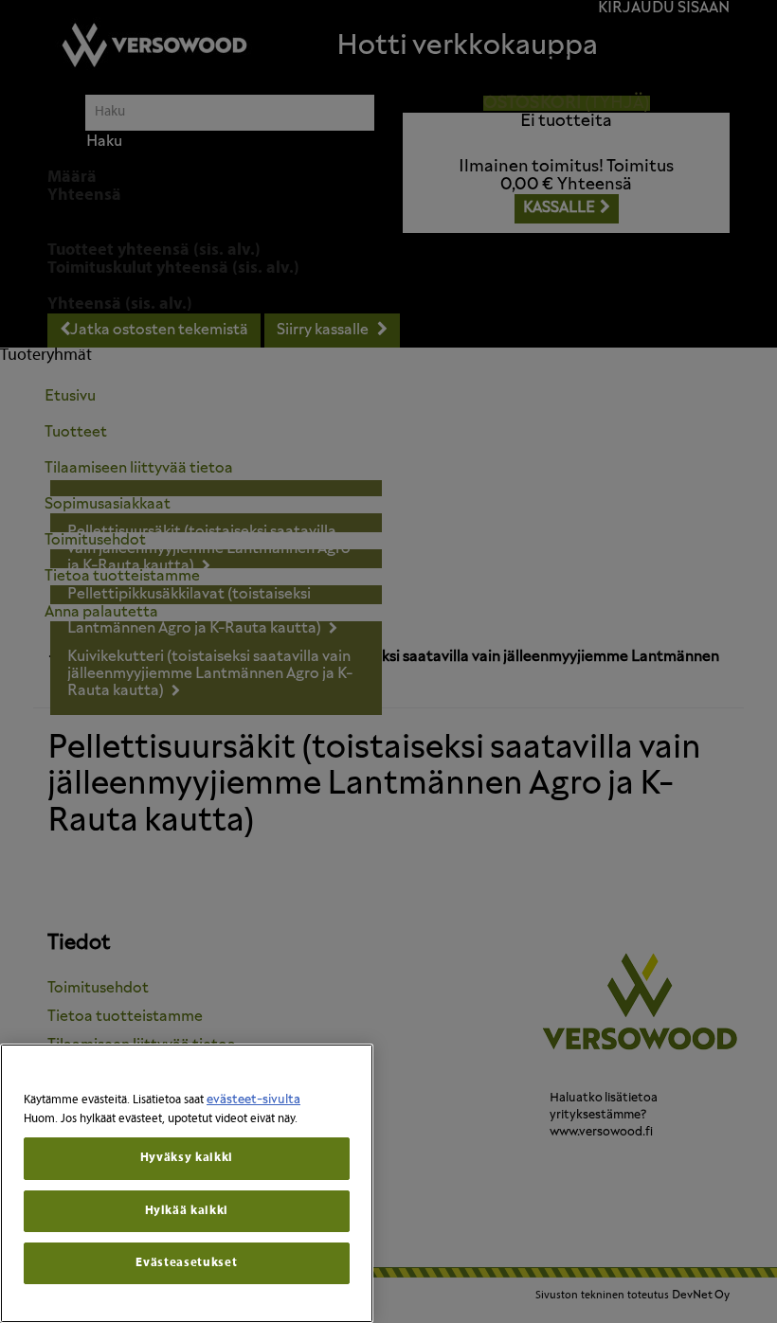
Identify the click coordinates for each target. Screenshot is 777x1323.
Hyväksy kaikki (186, 1158)
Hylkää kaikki (187, 1211)
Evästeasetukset (186, 1263)
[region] (186, 1183)
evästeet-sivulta (253, 1100)
